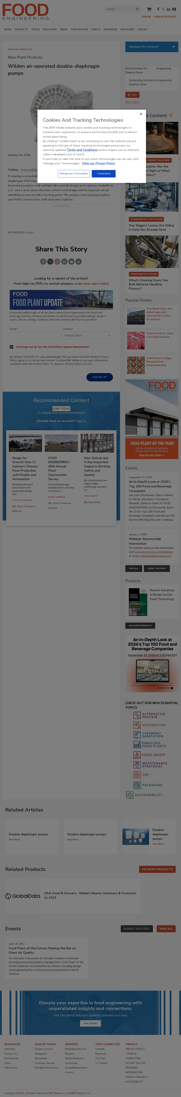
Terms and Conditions (82, 150)
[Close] (141, 114)
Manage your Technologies (74, 173)
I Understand (103, 173)
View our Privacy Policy (98, 163)
